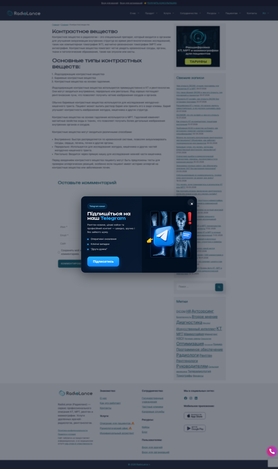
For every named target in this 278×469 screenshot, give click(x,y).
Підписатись (103, 261)
